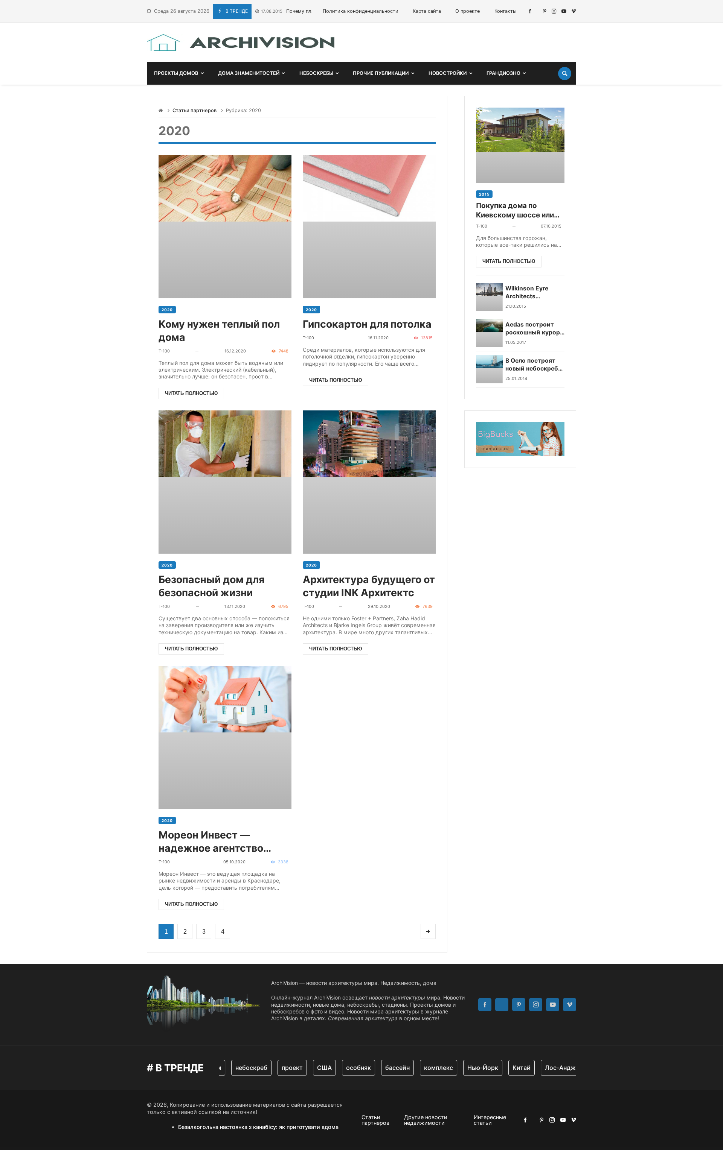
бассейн (386, 1067)
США (313, 1067)
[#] (530, 11)
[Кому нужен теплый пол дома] (225, 226)
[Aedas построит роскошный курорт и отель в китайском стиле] (489, 333)
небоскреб (240, 1067)
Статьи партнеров (194, 110)
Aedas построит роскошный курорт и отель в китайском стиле (534, 328)
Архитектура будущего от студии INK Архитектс (369, 586)
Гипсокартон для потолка (367, 324)
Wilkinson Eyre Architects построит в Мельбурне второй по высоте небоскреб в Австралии (533, 292)
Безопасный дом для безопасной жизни (211, 586)
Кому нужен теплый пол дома (219, 330)
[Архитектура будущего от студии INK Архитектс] (369, 482)
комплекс (427, 1067)
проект (281, 1067)
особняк (347, 1067)
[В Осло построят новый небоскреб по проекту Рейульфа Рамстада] (489, 369)
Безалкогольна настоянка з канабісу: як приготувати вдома (258, 1127)
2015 (484, 194)
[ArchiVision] (240, 42)
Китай (511, 1067)
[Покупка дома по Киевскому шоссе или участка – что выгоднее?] (520, 145)
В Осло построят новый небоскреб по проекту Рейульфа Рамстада (534, 364)
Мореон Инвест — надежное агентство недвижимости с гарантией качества (211, 842)
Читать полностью (191, 393)
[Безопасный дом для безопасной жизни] (225, 482)
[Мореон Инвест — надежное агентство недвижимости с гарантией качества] (225, 737)
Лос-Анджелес (556, 1067)
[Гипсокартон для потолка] (369, 226)
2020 (167, 309)
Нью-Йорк (471, 1067)
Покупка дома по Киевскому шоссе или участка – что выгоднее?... (515, 210)
